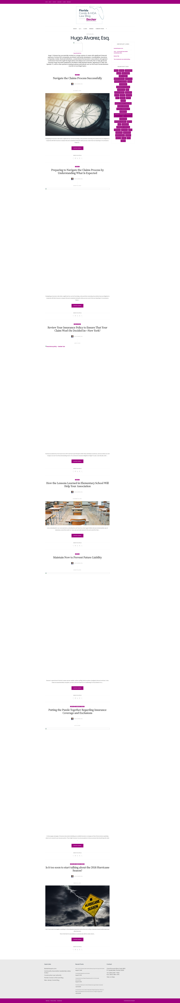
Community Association (120, 81)
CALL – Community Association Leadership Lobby (121, 52)
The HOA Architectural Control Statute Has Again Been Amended (89, 985)
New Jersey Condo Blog (51, 980)
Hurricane (117, 129)
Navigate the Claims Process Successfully (77, 78)
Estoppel (123, 97)
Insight (75, 28)
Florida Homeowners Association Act (123, 115)
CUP (127, 89)
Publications (77, 324)
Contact (54, 1)
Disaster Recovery (120, 92)
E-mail (117, 95)
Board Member (126, 73)
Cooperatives (121, 89)
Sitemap (47, 1000)
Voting (123, 140)
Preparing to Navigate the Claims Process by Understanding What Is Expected (77, 171)
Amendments (129, 70)
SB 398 (124, 138)
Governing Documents (121, 121)
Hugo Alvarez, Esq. (77, 53)
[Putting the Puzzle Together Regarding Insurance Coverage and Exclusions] (77, 780)
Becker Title (116, 56)
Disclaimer (59, 1000)
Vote (129, 138)
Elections (129, 95)
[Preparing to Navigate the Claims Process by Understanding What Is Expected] (77, 240)
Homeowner (125, 124)
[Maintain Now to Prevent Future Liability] (77, 625)
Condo (130, 81)
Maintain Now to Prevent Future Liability (77, 557)
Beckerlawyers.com (50, 968)
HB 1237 (129, 121)
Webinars (69, 1)
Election (123, 95)
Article (77, 554)
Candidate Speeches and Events (82, 973)
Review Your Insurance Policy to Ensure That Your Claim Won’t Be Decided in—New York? (77, 329)
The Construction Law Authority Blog (122, 59)
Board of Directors (119, 78)
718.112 (116, 70)
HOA (120, 124)
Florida (123, 100)
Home (46, 1)
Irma (131, 129)
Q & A (80, 28)
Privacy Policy (53, 1000)
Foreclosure (123, 118)
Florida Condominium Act (123, 108)
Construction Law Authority (52, 975)
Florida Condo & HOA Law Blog (53, 978)
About (50, 1)
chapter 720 (129, 78)
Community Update (100, 28)
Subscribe (59, 1)
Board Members (123, 76)
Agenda (122, 70)
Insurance (124, 129)
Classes (64, 1)
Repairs (118, 138)
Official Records (120, 135)
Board (119, 73)
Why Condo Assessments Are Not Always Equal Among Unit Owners (89, 968)
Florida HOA (123, 111)
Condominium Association (123, 87)
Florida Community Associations (123, 103)
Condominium (123, 84)
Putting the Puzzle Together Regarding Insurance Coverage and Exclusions (77, 711)
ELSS (118, 97)
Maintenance (127, 132)
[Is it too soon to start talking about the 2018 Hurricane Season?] (77, 905)
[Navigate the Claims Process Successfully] (77, 114)
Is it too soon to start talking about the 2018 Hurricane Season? (77, 869)
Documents (128, 92)
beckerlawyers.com (118, 48)
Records (128, 135)
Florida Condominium (123, 106)
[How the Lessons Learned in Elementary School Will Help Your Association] (77, 513)
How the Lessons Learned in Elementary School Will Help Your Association (77, 484)
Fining (128, 97)
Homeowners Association (123, 127)
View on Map (111, 977)
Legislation (119, 132)
